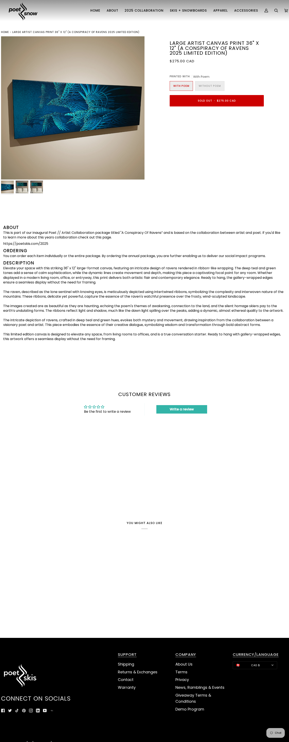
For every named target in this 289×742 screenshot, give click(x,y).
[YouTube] (45, 710)
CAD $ (255, 665)
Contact (125, 679)
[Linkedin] (38, 710)
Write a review (182, 409)
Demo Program (189, 709)
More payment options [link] (189, 127)
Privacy (182, 679)
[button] (112, 10)
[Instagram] (31, 710)
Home (5, 32)
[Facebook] (3, 710)
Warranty (127, 687)
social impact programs (245, 255)
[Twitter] (10, 710)
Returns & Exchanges (137, 672)
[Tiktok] (17, 710)
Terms (181, 672)
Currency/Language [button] (256, 654)
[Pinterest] (24, 710)
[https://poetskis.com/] (52, 710)
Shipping (126, 664)
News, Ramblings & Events (199, 687)
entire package (87, 255)
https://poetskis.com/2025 (25, 243)
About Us (184, 664)
